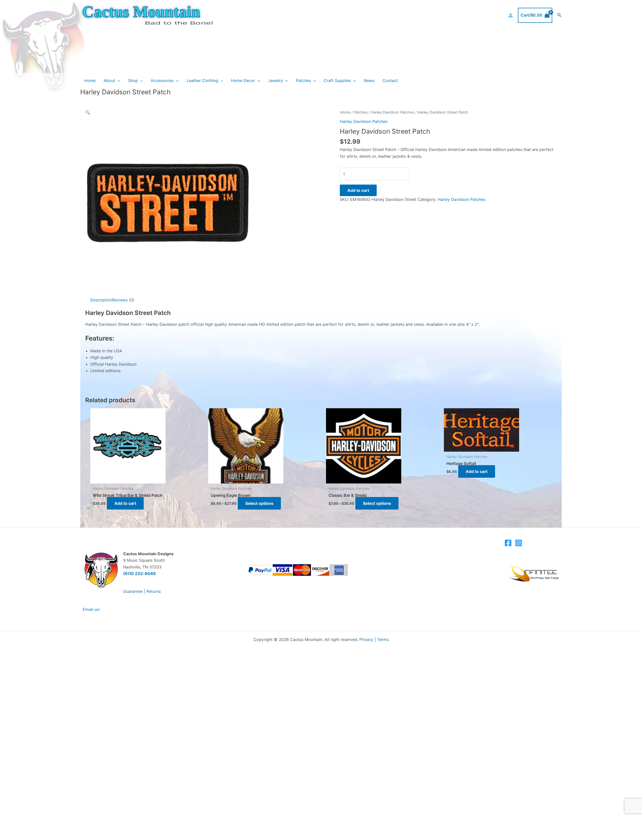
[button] (559, 15)
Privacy (366, 639)
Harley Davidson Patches (392, 112)
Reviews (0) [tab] (123, 299)
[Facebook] (508, 543)
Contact (390, 80)
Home (90, 80)
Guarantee (133, 591)
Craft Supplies (337, 80)
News (369, 80)
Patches (303, 80)
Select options (259, 503)
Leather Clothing (202, 80)
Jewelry (275, 80)
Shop (133, 80)
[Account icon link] (510, 15)
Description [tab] (101, 299)
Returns (153, 591)
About (109, 80)
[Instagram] (518, 543)
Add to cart (358, 190)
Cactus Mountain (141, 12)
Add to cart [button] (125, 503)
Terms (383, 639)
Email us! (91, 609)
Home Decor (243, 80)
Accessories (162, 80)
